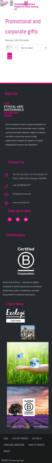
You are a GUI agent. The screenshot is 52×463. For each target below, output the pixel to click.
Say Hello (36, 438)
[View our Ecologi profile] (15, 316)
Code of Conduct (36, 444)
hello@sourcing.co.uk (22, 193)
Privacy (6, 451)
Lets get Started (20, 438)
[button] (26, 3)
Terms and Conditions (13, 444)
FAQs (5, 438)
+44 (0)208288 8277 (22, 185)
